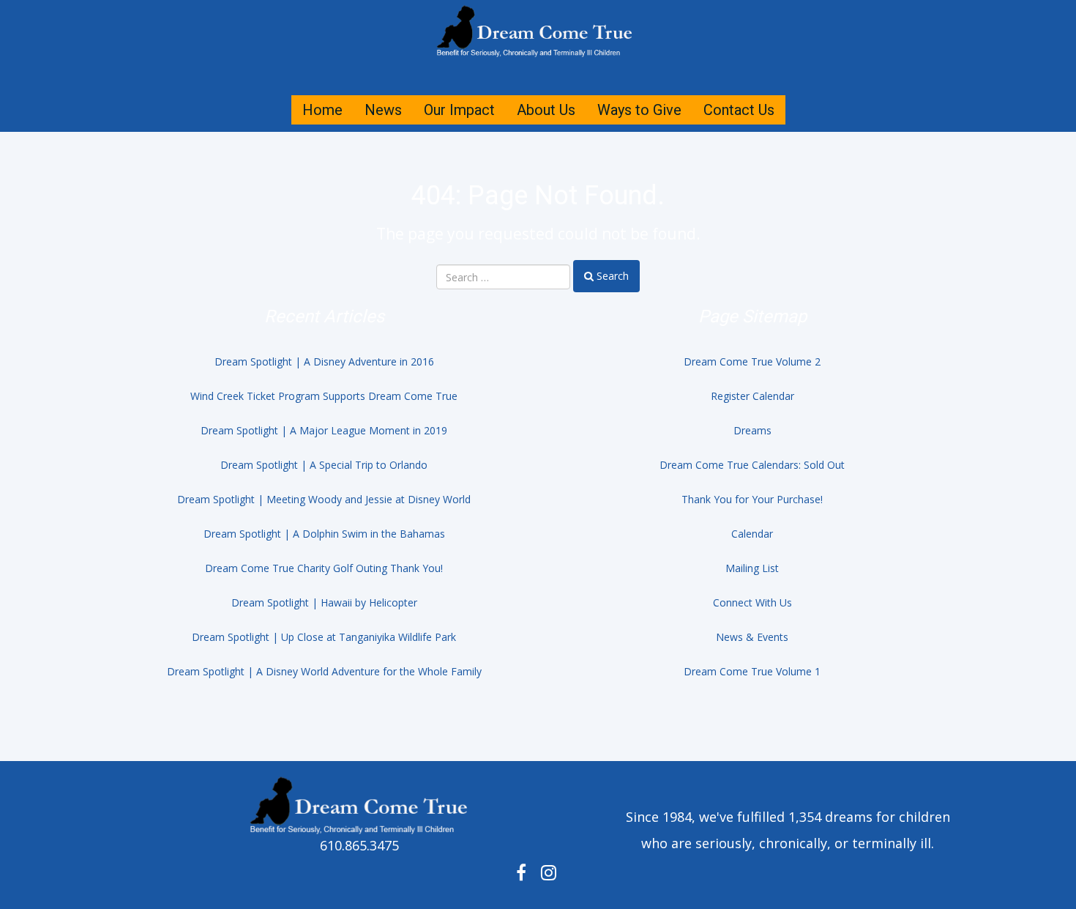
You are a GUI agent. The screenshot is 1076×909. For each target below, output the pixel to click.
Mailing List (752, 568)
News (383, 110)
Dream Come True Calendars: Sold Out (752, 465)
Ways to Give (639, 110)
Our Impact (459, 110)
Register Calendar (752, 396)
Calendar (752, 534)
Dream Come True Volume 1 (752, 671)
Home (322, 110)
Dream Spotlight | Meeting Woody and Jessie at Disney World (324, 499)
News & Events (752, 637)
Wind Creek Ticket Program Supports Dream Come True (323, 396)
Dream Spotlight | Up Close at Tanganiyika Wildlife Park (324, 637)
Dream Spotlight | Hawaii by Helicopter (324, 602)
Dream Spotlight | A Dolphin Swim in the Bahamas (324, 534)
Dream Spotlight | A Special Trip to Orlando (323, 465)
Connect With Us (752, 602)
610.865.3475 (359, 845)
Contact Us (738, 110)
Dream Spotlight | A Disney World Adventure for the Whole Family (324, 671)
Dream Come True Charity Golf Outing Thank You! (324, 568)
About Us (546, 110)
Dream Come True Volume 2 (752, 361)
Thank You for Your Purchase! (752, 499)
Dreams (752, 430)
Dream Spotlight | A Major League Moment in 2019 (324, 430)
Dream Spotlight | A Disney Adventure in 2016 (324, 361)
